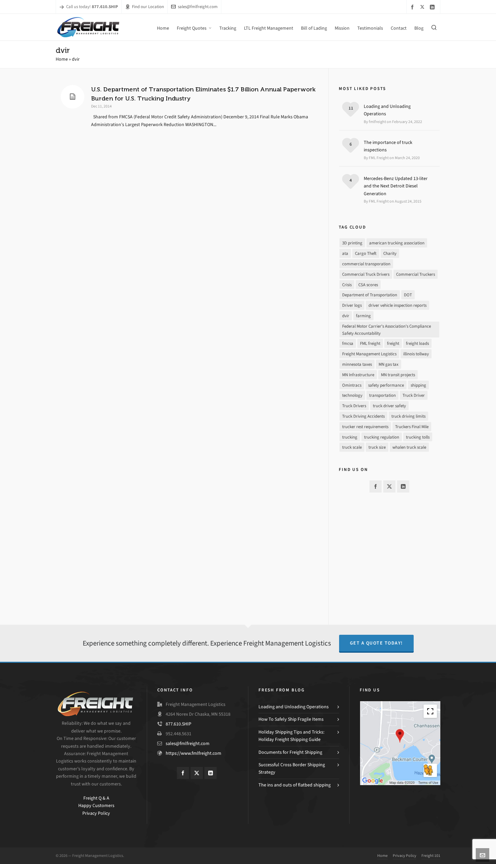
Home (62, 59)
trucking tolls (418, 437)
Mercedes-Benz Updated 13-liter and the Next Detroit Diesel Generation (396, 186)
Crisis (347, 285)
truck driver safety (389, 406)
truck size (377, 447)
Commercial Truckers (415, 274)
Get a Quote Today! (376, 643)
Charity (389, 253)
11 (351, 108)
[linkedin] (433, 6)
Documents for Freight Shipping (290, 752)
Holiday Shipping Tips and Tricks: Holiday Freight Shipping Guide (291, 736)
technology (352, 395)
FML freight (370, 343)
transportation (382, 395)
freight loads (417, 343)
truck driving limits (408, 416)
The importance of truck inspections (388, 146)
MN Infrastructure (358, 375)
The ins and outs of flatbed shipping (294, 785)
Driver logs (352, 305)
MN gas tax (388, 364)
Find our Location (148, 6)
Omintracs (351, 385)
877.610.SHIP (178, 724)
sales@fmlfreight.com (198, 6)
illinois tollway (416, 354)
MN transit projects (398, 375)
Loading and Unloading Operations (387, 110)
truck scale (352, 447)
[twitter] (423, 6)
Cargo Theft (366, 253)
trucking (349, 437)
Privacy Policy (96, 813)
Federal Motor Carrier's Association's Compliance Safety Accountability (386, 329)
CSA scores (368, 285)
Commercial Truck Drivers (365, 274)
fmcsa (347, 343)
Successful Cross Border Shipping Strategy (291, 768)
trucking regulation (381, 437)
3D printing (352, 243)
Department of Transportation (369, 295)
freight (393, 343)
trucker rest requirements (365, 426)
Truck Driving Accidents (363, 416)
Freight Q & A (96, 798)
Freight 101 (430, 855)
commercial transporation (366, 264)
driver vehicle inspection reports (397, 305)
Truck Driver (414, 395)
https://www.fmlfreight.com (193, 753)
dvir (345, 316)
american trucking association (396, 243)
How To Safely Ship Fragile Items (291, 719)
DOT (408, 295)
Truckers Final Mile (412, 426)
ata (345, 253)
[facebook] (413, 6)
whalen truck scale (409, 447)
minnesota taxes (357, 364)
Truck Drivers (354, 406)
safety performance (386, 385)
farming (363, 316)
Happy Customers (96, 805)
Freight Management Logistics (369, 354)
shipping (418, 385)
